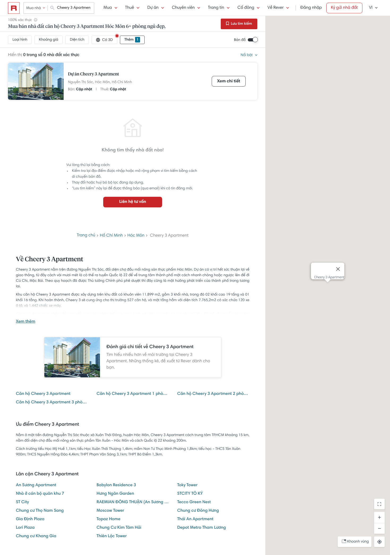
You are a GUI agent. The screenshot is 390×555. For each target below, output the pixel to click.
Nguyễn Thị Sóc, (81, 82)
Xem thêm (25, 322)
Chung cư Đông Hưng (198, 511)
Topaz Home (108, 519)
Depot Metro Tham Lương (201, 528)
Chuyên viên (183, 8)
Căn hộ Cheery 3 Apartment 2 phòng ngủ (213, 394)
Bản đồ (240, 40)
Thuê (129, 8)
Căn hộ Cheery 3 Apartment (43, 394)
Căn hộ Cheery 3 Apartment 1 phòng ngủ (133, 394)
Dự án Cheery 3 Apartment (93, 74)
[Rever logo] (14, 8)
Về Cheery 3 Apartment (49, 260)
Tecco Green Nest (194, 502)
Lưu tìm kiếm (241, 24)
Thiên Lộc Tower (112, 536)
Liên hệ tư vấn (132, 202)
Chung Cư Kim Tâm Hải (119, 528)
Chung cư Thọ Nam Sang (40, 511)
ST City (22, 502)
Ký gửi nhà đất (344, 8)
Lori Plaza (25, 528)
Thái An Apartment (195, 519)
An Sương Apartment (36, 485)
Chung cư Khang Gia (36, 536)
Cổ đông (245, 8)
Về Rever (275, 8)
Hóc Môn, (103, 82)
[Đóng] (338, 269)
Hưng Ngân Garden (115, 494)
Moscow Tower (110, 511)
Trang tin (216, 8)
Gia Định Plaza (30, 519)
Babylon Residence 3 (116, 485)
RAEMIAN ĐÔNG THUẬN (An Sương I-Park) (133, 502)
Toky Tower (187, 485)
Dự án (152, 8)
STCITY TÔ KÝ (190, 494)
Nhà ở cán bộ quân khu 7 (40, 494)
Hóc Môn (135, 236)
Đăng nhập (311, 8)
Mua (107, 8)
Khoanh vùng (358, 542)
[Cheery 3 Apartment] (36, 81)
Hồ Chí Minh (122, 82)
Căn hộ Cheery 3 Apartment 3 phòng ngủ (52, 402)
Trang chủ (86, 235)
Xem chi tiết (228, 81)
